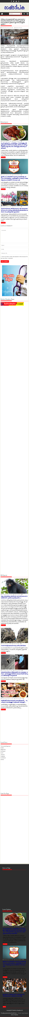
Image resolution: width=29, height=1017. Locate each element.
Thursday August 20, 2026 (7, 670)
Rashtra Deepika (18, 27)
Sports (4, 1006)
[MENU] (28, 14)
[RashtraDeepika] (2, 13)
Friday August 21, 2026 (6, 643)
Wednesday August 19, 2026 (7, 698)
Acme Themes (14, 1014)
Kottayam (3, 751)
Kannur (2, 759)
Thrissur (3, 754)
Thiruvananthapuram (6, 746)
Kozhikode (3, 757)
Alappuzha (3, 749)
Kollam (2, 747)
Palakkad (3, 756)
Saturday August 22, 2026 (7, 594)
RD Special (3, 625)
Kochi (2, 752)
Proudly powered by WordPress (9, 1013)
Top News (3, 157)
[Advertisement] (14, 320)
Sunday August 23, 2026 (7, 141)
